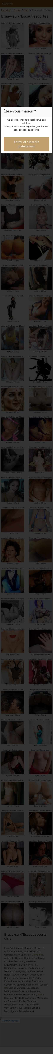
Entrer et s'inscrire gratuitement (26, 144)
